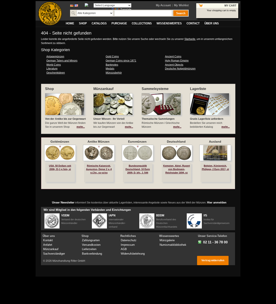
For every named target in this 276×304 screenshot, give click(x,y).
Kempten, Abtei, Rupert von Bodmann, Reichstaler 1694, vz (176, 169)
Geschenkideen (55, 72)
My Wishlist (181, 5)
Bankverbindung (92, 253)
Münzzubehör (114, 72)
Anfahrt (47, 244)
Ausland (215, 141)
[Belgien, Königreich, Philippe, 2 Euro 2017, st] (215, 153)
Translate (125, 9)
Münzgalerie (167, 240)
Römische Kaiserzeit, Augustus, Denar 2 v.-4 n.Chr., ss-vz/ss (99, 169)
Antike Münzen (99, 141)
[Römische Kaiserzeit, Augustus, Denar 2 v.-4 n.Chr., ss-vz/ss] (98, 153)
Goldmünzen (59, 141)
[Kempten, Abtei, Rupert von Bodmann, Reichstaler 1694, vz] (176, 153)
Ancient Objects (174, 64)
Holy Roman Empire (177, 60)
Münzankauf (50, 249)
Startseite (189, 39)
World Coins (53, 64)
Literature (52, 68)
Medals (110, 68)
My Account (163, 5)
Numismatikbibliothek (173, 244)
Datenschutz (128, 240)
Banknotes (112, 64)
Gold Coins (112, 56)
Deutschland (176, 141)
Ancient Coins (173, 56)
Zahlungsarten (91, 240)
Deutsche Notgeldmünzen (180, 68)
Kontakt (48, 240)
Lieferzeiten (89, 249)
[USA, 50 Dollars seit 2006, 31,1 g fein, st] (60, 153)
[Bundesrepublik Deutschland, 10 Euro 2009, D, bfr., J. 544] (137, 153)
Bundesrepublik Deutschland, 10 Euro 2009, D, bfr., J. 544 (137, 169)
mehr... (81, 126)
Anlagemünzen (55, 56)
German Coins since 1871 (121, 60)
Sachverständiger (54, 253)
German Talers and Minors (61, 60)
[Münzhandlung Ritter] (50, 13)
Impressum (128, 244)
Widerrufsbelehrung (133, 253)
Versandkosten (91, 244)
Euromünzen (137, 141)
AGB (124, 249)
